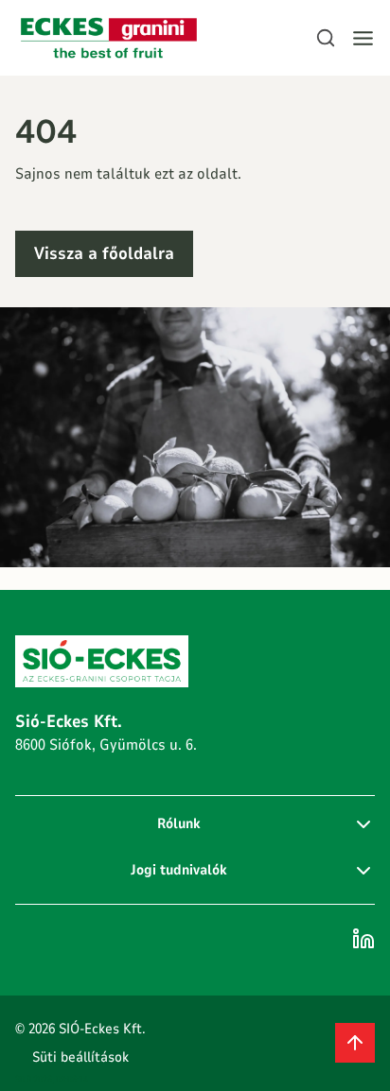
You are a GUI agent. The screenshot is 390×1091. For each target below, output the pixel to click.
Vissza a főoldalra (104, 253)
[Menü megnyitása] (363, 38)
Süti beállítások (80, 1057)
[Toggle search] (325, 37)
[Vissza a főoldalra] (109, 38)
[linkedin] (363, 938)
